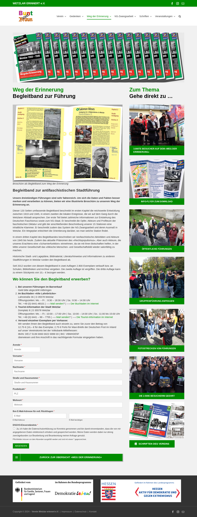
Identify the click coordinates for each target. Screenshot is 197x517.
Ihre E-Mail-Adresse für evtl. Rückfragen (33, 411)
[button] (180, 16)
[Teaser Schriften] (156, 402)
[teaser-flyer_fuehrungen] (156, 161)
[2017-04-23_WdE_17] (156, 210)
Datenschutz (81, 511)
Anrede (17, 345)
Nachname (19, 367)
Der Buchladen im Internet (85, 303)
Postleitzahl (19, 389)
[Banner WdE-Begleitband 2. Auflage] (98, 57)
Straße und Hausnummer (26, 378)
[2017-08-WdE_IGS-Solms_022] (156, 310)
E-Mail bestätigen (76, 420)
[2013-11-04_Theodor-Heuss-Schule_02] (156, 258)
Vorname (18, 356)
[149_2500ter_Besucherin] (156, 357)
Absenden (21, 446)
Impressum (67, 511)
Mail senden (56, 303)
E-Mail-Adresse (19, 420)
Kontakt (92, 511)
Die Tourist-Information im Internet (95, 317)
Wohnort (18, 400)
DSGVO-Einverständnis (25, 425)
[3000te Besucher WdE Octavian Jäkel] (156, 105)
